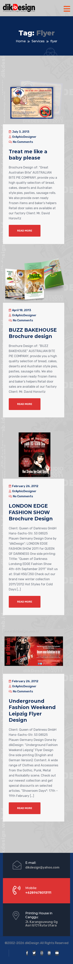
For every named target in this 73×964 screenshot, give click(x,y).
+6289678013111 (38, 893)
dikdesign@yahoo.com (42, 867)
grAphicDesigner (23, 137)
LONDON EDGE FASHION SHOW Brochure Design (31, 512)
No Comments (22, 142)
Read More (24, 230)
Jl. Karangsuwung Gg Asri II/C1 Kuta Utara (41, 923)
